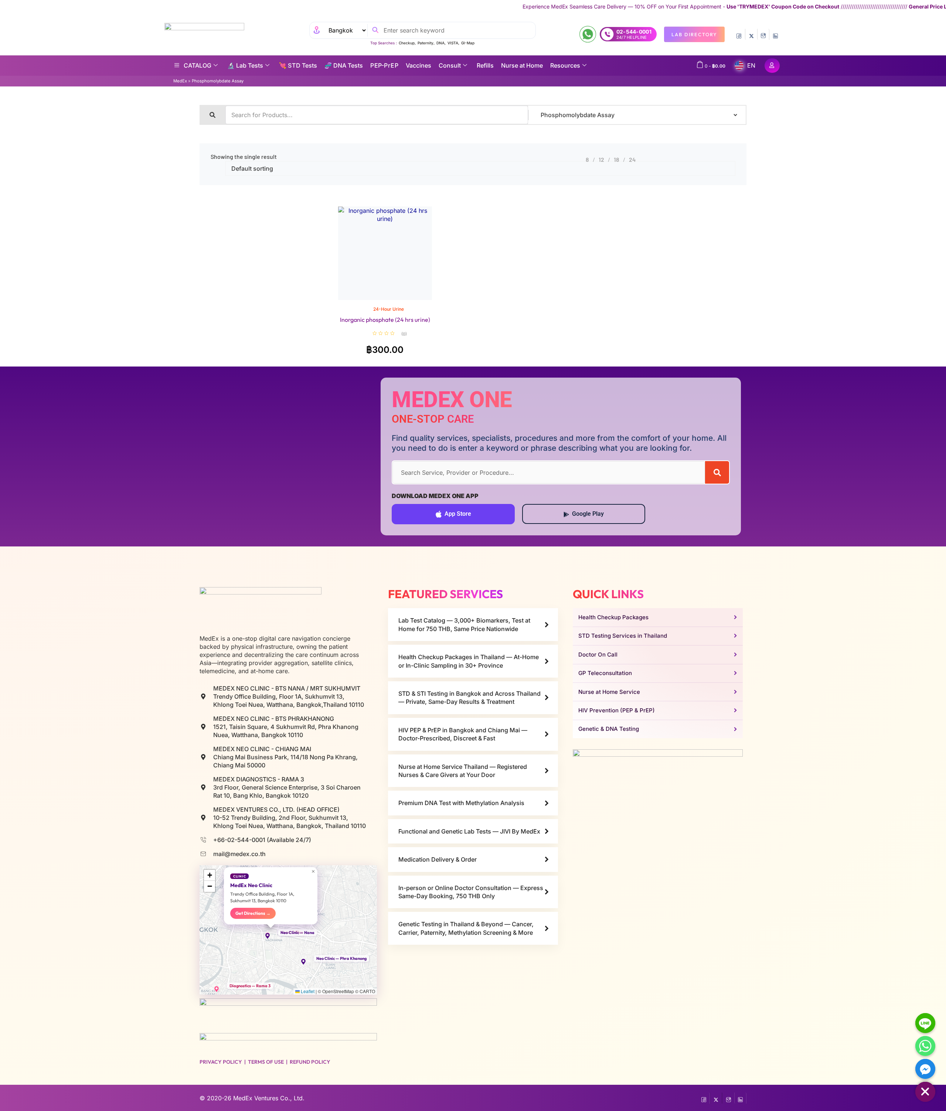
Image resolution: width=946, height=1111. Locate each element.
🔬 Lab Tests (245, 65)
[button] (270, 935)
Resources (565, 65)
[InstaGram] (763, 34)
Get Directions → (252, 913)
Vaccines (418, 65)
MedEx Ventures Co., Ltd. (268, 1098)
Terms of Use (266, 1062)
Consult (450, 65)
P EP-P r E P (384, 65)
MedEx (180, 81)
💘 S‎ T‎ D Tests (298, 65)
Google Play (588, 513)
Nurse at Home (522, 65)
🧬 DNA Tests (343, 65)
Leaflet (307, 991)
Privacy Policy (221, 1062)
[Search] (717, 472)
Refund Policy (310, 1062)
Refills (485, 65)
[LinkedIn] (775, 34)
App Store (458, 513)
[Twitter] (751, 34)
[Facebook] (739, 34)
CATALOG (197, 65)
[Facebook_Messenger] (925, 1069)
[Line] (925, 1023)
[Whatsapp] (925, 1046)
